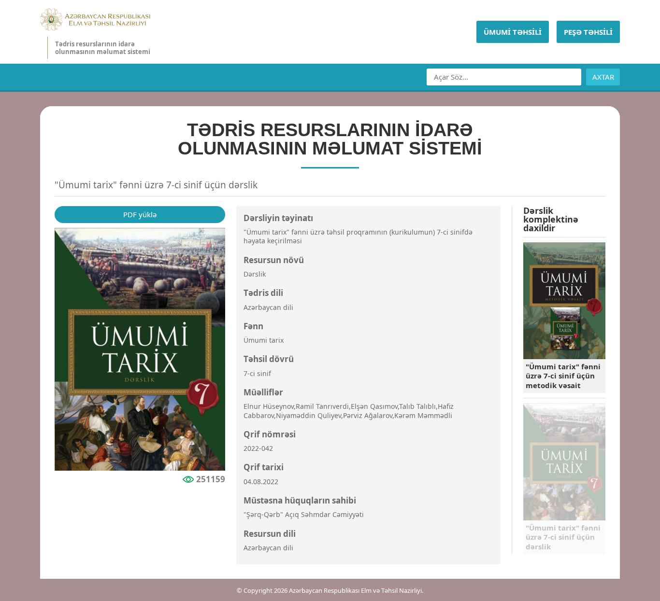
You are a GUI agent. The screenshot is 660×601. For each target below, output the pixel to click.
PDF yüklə (140, 214)
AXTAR (603, 77)
